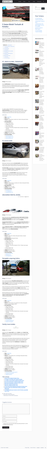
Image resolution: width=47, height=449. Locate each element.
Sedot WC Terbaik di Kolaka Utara (11, 384)
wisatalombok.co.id (9, 192)
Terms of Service (33, 447)
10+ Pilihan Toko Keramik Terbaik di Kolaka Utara (14, 380)
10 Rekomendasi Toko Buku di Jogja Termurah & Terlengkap (39, 25)
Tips (45, 447)
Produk (24, 1)
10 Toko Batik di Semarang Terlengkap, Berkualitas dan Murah (41, 150)
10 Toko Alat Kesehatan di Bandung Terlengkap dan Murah (41, 102)
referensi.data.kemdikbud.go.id (11, 372)
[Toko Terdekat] (7, 1)
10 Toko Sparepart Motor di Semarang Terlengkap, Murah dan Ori (41, 126)
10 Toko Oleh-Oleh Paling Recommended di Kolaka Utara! (16, 386)
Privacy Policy (27, 447)
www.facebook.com (9, 135)
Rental (7, 393)
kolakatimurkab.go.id (10, 320)
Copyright (38, 447)
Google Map (9, 117)
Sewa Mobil (10, 393)
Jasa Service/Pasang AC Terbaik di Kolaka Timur (14, 381)
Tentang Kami (39, 1)
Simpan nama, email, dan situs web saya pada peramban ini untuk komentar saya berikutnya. (15, 424)
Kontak (34, 1)
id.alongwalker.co (9, 191)
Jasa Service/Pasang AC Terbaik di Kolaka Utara (14, 382)
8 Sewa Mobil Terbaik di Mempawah (8, 394)
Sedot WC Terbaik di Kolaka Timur (11, 385)
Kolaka (4, 393)
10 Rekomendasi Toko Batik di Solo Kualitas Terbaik (41, 87)
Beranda (19, 1)
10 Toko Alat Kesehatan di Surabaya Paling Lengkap (41, 142)
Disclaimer (42, 447)
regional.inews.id (9, 374)
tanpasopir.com (9, 189)
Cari (36, 6)
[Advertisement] (16, 101)
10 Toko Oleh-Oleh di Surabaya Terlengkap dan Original (41, 118)
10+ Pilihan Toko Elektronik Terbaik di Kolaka (13, 379)
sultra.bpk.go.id (9, 319)
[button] (43, 1)
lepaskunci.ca (8, 254)
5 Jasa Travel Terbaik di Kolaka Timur (12, 378)
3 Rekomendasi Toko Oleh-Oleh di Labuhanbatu (10, 395)
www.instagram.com (9, 136)
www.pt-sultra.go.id (9, 321)
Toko (29, 1)
